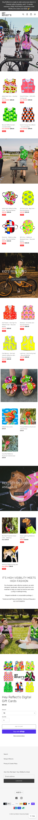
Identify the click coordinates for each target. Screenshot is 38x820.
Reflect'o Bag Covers (19, 168)
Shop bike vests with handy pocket (19, 59)
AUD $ (18, 792)
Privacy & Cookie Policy (10, 763)
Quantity (4, 716)
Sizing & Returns (8, 759)
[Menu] (35, 14)
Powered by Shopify (24, 814)
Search (6, 754)
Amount (4, 709)
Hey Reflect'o (16, 814)
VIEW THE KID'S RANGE (19, 279)
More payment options (19, 736)
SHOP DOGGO (19, 494)
